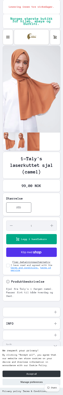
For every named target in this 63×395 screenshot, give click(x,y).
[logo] (31, 37)
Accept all (31, 373)
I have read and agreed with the (31, 267)
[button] (55, 37)
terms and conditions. (25, 267)
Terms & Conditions (35, 391)
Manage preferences (31, 382)
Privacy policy (12, 391)
